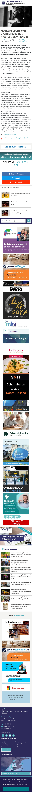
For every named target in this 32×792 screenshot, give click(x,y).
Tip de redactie (17, 182)
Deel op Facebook (17, 174)
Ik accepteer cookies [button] (16, 789)
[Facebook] (3, 735)
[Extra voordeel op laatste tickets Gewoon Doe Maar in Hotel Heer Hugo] (5, 577)
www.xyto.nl (7, 728)
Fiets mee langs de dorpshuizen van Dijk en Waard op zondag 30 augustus (21, 569)
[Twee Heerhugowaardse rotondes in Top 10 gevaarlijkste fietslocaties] (5, 592)
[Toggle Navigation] (29, 3)
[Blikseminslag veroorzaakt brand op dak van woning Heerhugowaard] (5, 562)
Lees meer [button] (25, 784)
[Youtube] (10, 735)
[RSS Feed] (13, 735)
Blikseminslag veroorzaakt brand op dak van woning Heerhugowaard (19, 562)
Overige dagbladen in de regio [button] (11, 773)
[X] (6, 735)
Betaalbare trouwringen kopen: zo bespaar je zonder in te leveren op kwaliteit (21, 606)
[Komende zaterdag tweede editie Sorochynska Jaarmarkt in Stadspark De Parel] (5, 555)
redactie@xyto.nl (9, 726)
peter (4, 134)
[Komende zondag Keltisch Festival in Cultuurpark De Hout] (5, 599)
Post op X (17, 178)
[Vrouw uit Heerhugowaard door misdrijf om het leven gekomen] (5, 584)
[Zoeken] (29, 221)
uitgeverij (9, 134)
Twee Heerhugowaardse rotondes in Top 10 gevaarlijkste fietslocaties (21, 591)
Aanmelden (6, 750)
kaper (14, 134)
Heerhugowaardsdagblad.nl (15, 1)
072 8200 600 (8, 724)
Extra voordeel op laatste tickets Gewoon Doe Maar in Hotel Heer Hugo (21, 576)
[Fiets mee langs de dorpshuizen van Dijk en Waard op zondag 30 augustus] (5, 570)
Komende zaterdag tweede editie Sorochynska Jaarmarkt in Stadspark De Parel (21, 554)
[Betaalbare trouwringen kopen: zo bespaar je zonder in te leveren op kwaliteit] (5, 606)
